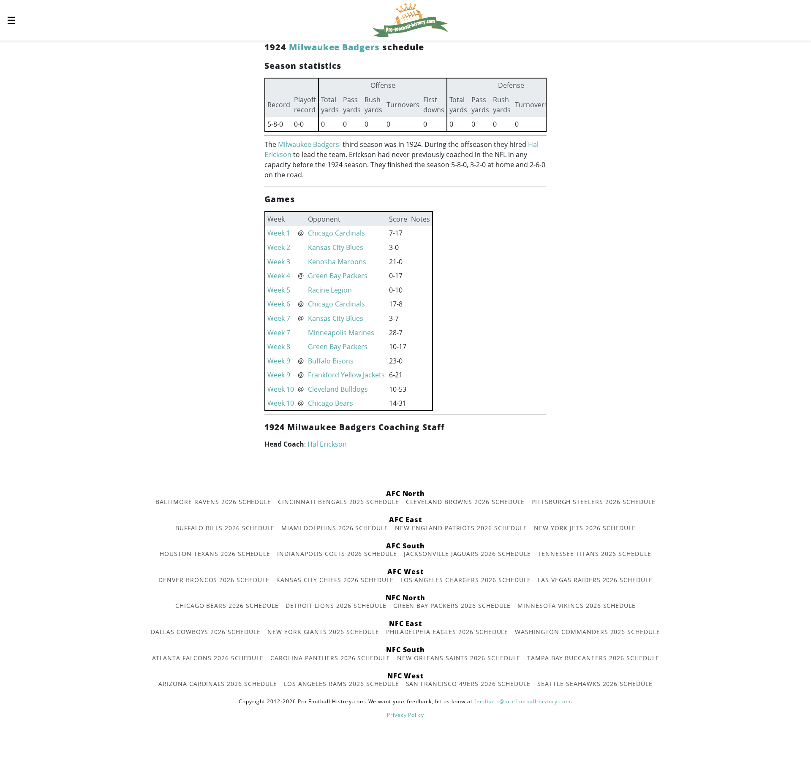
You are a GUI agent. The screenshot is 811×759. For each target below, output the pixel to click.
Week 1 (278, 233)
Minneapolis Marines (341, 332)
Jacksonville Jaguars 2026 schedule (467, 554)
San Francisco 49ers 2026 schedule (468, 684)
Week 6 (278, 304)
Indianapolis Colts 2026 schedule (337, 554)
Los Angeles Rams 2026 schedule (341, 684)
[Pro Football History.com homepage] (410, 19)
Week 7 (278, 318)
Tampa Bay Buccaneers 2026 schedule (593, 658)
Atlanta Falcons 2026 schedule (208, 658)
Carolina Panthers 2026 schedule (330, 658)
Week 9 (278, 361)
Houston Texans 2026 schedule (215, 554)
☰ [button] (11, 20)
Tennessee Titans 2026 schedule (594, 554)
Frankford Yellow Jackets (346, 375)
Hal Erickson (327, 444)
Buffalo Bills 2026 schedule (225, 528)
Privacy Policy (405, 714)
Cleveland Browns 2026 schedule (465, 502)
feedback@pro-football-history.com (522, 701)
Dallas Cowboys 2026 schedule (206, 632)
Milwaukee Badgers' (309, 144)
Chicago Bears (330, 403)
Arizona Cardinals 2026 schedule (217, 684)
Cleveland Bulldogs (338, 389)
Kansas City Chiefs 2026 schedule (335, 580)
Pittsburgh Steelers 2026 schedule (593, 502)
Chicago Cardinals (336, 233)
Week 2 (278, 247)
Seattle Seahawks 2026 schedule (595, 684)
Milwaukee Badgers (334, 47)
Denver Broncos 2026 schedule (213, 580)
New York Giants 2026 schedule (323, 632)
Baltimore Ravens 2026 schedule (213, 502)
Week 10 (280, 389)
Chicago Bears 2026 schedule (227, 606)
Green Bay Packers (337, 275)
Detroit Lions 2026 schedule (336, 606)
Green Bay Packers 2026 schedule (452, 606)
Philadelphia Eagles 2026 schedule (447, 632)
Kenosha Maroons (337, 261)
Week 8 (278, 346)
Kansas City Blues (335, 247)
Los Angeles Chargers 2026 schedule (465, 580)
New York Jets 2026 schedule (585, 528)
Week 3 (278, 261)
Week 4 (278, 275)
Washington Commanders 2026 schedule (587, 632)
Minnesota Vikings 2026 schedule (576, 606)
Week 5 (278, 290)
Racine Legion (330, 290)
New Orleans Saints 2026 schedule (458, 658)
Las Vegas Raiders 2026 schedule (595, 580)
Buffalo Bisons (331, 361)
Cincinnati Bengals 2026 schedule (338, 502)
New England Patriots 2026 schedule (461, 528)
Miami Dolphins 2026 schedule (334, 528)
